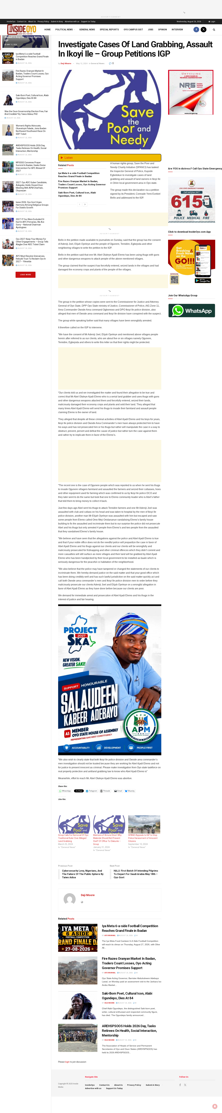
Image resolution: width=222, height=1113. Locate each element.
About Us (32, 22)
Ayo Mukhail (110, 935)
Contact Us (21, 22)
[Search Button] (214, 29)
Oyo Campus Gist (133, 29)
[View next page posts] (85, 204)
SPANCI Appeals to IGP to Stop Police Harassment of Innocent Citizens (143, 838)
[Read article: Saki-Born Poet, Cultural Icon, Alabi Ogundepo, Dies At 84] (77, 1005)
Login (212, 22)
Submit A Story (57, 22)
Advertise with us (72, 22)
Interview (177, 29)
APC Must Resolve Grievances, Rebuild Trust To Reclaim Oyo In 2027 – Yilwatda (31, 259)
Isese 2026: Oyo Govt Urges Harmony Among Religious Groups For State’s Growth (32, 205)
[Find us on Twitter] (203, 29)
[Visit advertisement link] (109, 679)
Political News (64, 29)
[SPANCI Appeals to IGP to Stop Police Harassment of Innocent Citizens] (144, 824)
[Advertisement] (110, 7)
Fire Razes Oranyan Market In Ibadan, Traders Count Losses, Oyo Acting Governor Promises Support (82, 184)
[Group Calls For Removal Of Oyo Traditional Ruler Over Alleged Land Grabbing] (74, 824)
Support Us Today (88, 22)
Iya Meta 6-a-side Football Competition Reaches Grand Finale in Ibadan (32, 57)
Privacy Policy (43, 22)
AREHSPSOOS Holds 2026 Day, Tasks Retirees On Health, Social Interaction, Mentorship (31, 148)
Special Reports (109, 29)
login (67, 1062)
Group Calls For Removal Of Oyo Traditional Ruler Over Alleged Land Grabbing (73, 838)
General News (87, 29)
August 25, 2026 (126, 973)
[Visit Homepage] (22, 29)
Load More (25, 275)
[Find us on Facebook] (196, 29)
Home (47, 29)
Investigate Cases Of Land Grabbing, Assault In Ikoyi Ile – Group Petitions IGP (25, 37)
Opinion (162, 29)
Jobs (150, 29)
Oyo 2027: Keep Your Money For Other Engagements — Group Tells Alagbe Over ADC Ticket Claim (32, 242)
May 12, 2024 (81, 63)
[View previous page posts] (79, 204)
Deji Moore (66, 63)
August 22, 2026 (124, 1040)
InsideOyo (11, 22)
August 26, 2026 (126, 935)
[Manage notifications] (214, 1106)
